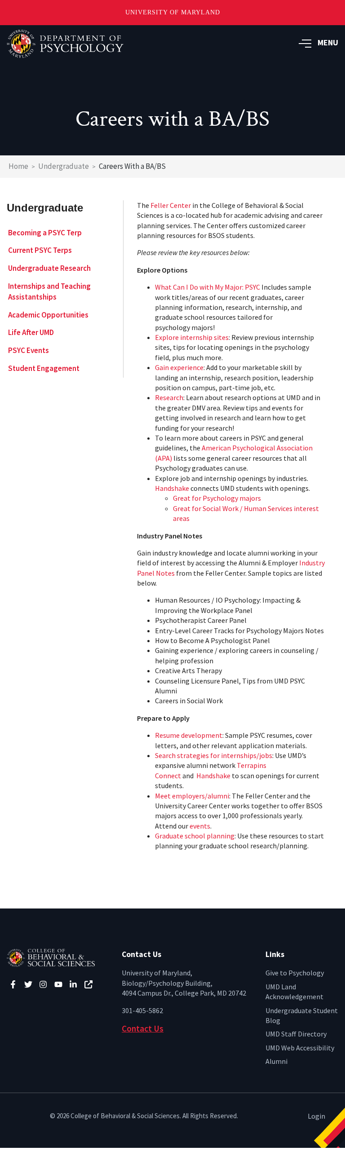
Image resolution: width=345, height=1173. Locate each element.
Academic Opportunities (48, 315)
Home (18, 166)
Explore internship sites (192, 337)
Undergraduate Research (49, 268)
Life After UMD (31, 332)
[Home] (57, 957)
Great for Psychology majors (217, 498)
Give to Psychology (294, 972)
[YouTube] (58, 984)
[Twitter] (28, 984)
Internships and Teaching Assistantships (49, 291)
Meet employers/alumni (192, 795)
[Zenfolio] (88, 984)
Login (316, 1115)
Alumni (276, 1061)
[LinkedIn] (73, 984)
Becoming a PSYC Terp (45, 233)
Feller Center (170, 205)
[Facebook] (13, 984)
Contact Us (143, 1028)
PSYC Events (28, 350)
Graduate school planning (194, 835)
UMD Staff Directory (296, 1033)
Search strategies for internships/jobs (213, 755)
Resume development (188, 735)
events (200, 825)
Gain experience (179, 367)
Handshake (172, 488)
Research (169, 397)
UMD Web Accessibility (299, 1047)
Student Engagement (44, 368)
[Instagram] (43, 984)
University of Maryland (172, 12)
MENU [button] (328, 42)
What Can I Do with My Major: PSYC (207, 286)
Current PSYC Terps (40, 250)
